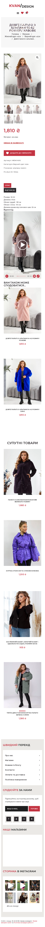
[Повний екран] (38, 276)
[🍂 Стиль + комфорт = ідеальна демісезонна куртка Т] (35, 897)
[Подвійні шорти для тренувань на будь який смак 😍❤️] (22, 885)
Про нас (9, 755)
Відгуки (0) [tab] (10, 190)
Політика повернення (16, 780)
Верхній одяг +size (32, 36)
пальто (23, 168)
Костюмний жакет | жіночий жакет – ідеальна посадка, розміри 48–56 (22, 643)
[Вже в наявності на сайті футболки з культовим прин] (35, 885)
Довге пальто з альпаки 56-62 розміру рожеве (22, 339)
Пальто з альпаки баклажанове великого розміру (22, 501)
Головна (15, 34)
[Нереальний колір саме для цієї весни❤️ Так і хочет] (22, 897)
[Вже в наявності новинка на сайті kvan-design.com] (10, 885)
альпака (16, 168)
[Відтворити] (6, 276)
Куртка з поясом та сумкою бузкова (22, 571)
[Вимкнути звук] (34, 276)
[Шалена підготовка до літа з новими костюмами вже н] (10, 897)
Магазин (26, 34)
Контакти (9, 770)
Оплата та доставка (15, 775)
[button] (37, 57)
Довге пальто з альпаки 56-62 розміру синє (22, 410)
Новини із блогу (13, 765)
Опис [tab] (7, 185)
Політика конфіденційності (24, 923)
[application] (22, 245)
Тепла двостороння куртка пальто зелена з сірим (22, 714)
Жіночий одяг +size (13, 36)
